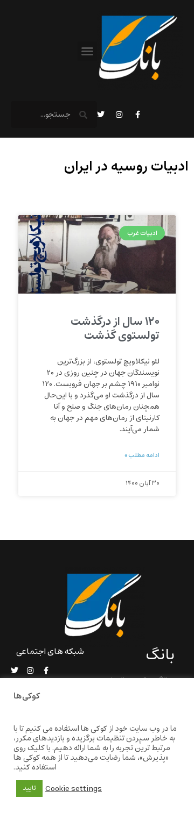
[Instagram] (119, 114)
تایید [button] (29, 788)
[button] (87, 51)
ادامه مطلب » (142, 455)
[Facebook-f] (137, 114)
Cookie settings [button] (73, 789)
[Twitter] (101, 114)
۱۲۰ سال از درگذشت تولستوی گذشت (115, 328)
